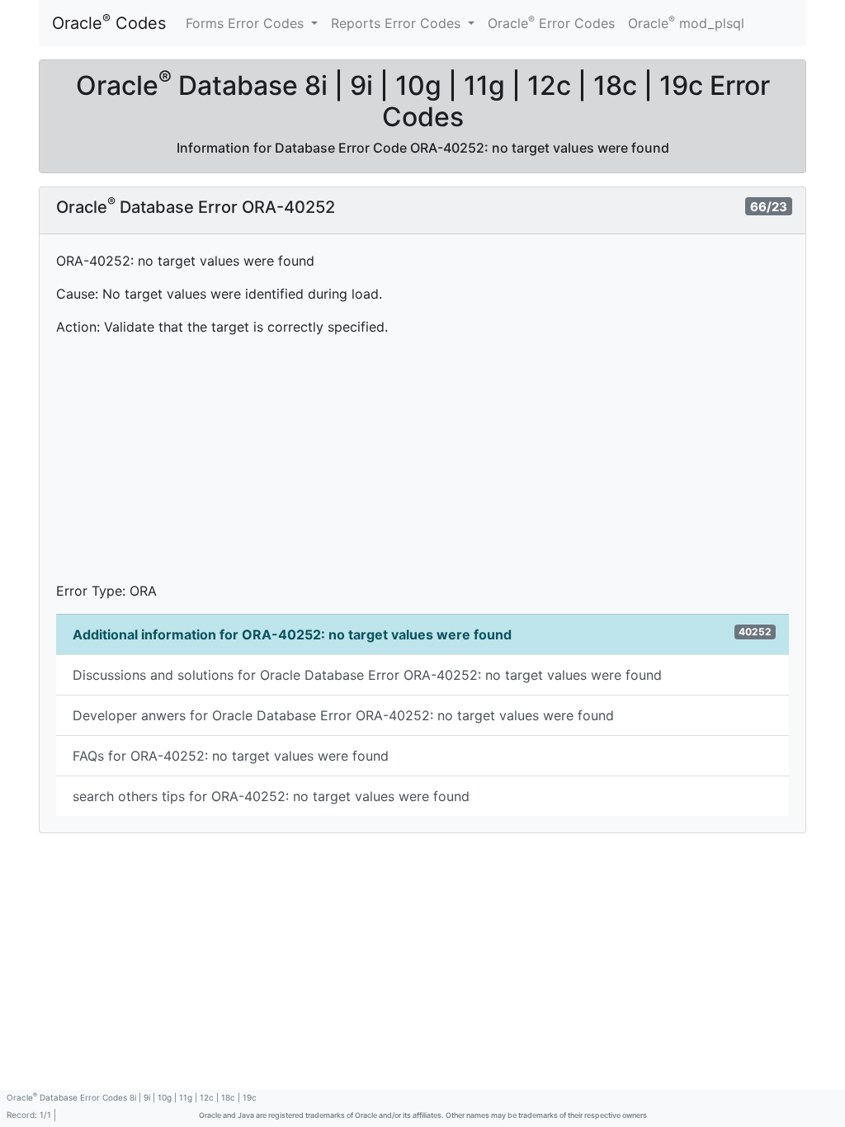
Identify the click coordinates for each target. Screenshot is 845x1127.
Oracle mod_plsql (686, 22)
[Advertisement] (422, 465)
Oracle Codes (109, 22)
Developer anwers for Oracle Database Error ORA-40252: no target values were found (343, 715)
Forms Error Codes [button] (247, 23)
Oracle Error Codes (551, 22)
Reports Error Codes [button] (398, 23)
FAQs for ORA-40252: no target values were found (231, 755)
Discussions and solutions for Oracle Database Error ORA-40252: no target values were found (367, 675)
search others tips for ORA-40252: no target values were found (271, 796)
